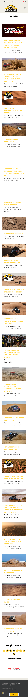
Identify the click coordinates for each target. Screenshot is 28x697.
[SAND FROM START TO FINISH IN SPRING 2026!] (14, 250)
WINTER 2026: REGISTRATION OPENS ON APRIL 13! (13, 110)
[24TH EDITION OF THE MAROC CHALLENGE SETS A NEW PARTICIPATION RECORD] (14, 340)
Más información (18, 682)
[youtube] (7, 651)
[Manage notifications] (3, 693)
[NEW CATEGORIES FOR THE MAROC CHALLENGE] (14, 437)
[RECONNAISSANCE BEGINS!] (14, 223)
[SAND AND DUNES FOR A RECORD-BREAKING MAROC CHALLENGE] (14, 308)
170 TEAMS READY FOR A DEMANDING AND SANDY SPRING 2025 (12, 541)
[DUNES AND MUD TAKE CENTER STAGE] (14, 129)
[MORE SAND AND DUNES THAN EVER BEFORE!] (14, 192)
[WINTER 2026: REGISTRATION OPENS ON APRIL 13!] (14, 98)
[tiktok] (20, 651)
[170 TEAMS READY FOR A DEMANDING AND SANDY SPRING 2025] (14, 529)
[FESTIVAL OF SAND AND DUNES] (14, 589)
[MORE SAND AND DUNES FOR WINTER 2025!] (14, 408)
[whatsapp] (17, 651)
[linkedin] (14, 651)
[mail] (24, 651)
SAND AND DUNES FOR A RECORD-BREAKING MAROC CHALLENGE (13, 321)
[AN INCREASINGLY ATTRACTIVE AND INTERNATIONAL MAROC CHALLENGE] (14, 374)
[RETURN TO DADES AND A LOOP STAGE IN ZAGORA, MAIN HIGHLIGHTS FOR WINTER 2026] (14, 64)
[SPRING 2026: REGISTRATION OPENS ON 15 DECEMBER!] (14, 279)
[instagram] (10, 651)
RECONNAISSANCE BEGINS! (13, 234)
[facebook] (4, 651)
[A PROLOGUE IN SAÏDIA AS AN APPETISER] (14, 560)
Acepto (14, 694)
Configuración (22, 681)
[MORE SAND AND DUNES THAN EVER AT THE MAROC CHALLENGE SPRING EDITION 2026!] (14, 158)
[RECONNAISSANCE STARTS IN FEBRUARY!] (14, 618)
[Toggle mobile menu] (25, 8)
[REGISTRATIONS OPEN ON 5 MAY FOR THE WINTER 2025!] (14, 466)
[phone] (14, 654)
